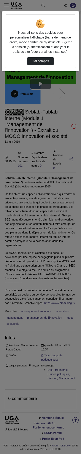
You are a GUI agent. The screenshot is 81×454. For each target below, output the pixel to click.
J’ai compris (40, 61)
